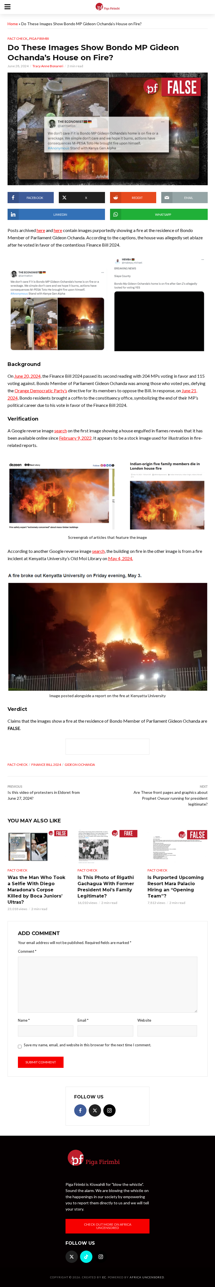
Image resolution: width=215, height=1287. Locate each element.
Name (24, 1020)
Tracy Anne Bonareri (47, 66)
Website (144, 1020)
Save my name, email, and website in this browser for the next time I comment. (87, 1045)
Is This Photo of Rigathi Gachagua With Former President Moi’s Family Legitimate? (106, 887)
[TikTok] (86, 1257)
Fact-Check (18, 764)
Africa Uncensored (147, 1277)
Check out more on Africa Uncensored (107, 1226)
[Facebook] (80, 1110)
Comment (27, 951)
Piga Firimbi (39, 38)
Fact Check (17, 38)
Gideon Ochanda (80, 764)
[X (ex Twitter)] (95, 1110)
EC (104, 1277)
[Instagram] (109, 1110)
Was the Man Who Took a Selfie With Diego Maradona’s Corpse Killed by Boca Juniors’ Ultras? (36, 890)
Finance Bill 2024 (46, 764)
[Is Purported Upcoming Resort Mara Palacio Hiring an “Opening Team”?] (177, 847)
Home (13, 23)
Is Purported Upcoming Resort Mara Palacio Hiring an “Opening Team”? (176, 887)
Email (83, 1020)
